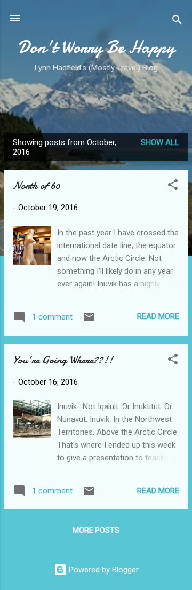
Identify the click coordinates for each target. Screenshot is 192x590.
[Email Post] (89, 320)
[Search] (177, 21)
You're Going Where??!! (63, 360)
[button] (172, 186)
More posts (96, 530)
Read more (158, 316)
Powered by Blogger (103, 570)
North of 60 (36, 185)
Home (96, 101)
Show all (160, 142)
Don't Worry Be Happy (96, 47)
